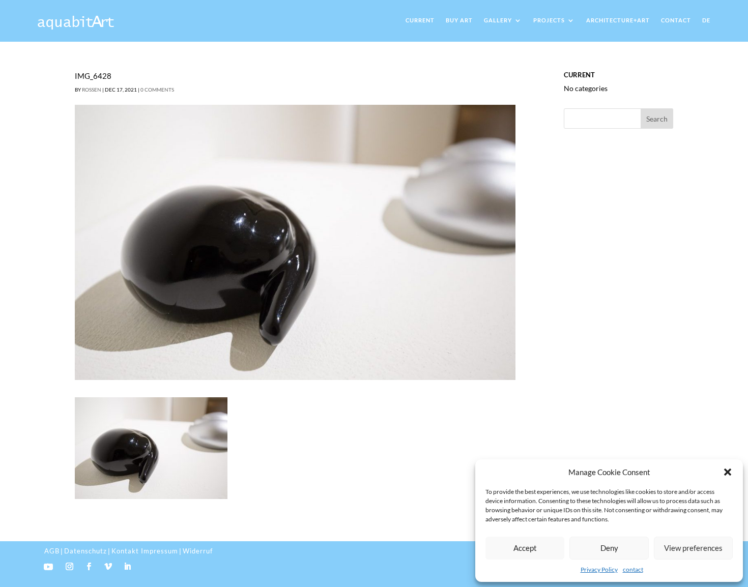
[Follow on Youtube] (48, 566)
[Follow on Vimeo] (108, 566)
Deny (609, 547)
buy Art (459, 20)
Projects (549, 20)
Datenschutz (85, 551)
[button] (728, 472)
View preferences (693, 547)
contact (633, 569)
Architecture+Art (618, 20)
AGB (52, 551)
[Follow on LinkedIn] (127, 566)
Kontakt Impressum (144, 551)
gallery (498, 20)
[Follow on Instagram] (69, 566)
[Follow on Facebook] (88, 566)
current (420, 20)
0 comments (157, 89)
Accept (525, 547)
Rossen (91, 89)
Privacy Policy (599, 569)
